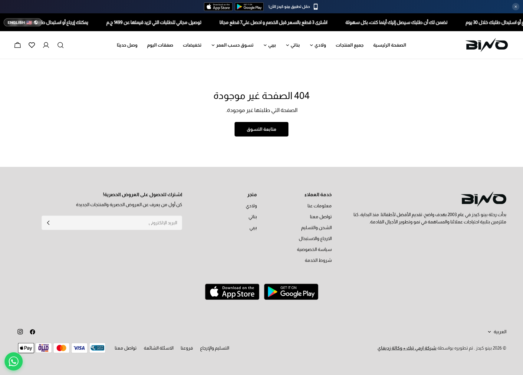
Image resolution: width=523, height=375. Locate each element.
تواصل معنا (321, 216)
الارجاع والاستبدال (315, 238)
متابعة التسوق (261, 129)
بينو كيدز (483, 347)
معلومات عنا (320, 205)
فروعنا (187, 347)
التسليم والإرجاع (214, 347)
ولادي (251, 205)
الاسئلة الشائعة (158, 347)
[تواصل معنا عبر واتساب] (14, 361)
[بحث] (60, 45)
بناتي (252, 216)
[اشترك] (48, 222)
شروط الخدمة (318, 260)
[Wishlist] (32, 45)
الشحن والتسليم (316, 227)
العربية (500, 331)
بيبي (253, 227)
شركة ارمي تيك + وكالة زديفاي (406, 347)
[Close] (515, 6)
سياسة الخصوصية (314, 249)
